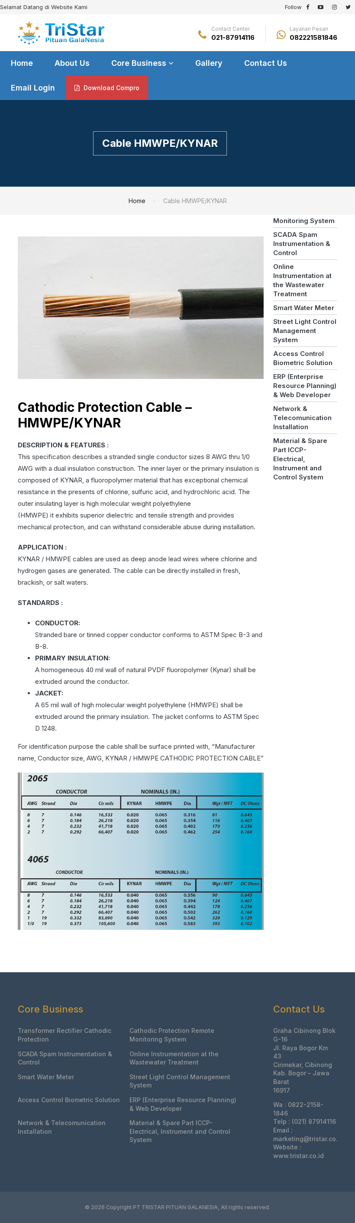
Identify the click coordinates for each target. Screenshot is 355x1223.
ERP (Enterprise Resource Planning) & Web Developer (304, 385)
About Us (72, 63)
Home (22, 63)
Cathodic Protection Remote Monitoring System (171, 1035)
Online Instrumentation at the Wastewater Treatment (302, 280)
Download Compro (110, 87)
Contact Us (265, 63)
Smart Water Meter (303, 308)
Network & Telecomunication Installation (302, 417)
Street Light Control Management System (304, 330)
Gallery (209, 63)
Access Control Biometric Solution (302, 358)
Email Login (33, 87)
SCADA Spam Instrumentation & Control (301, 243)
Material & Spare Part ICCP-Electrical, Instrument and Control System (300, 459)
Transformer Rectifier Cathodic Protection (64, 1035)
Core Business (139, 63)
